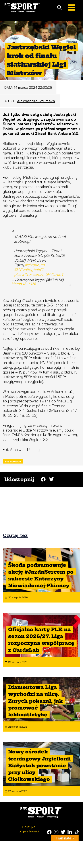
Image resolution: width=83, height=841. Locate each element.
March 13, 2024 (23, 284)
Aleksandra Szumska (36, 101)
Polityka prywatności (29, 829)
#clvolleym (35, 264)
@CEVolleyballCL (29, 269)
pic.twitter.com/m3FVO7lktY (39, 274)
